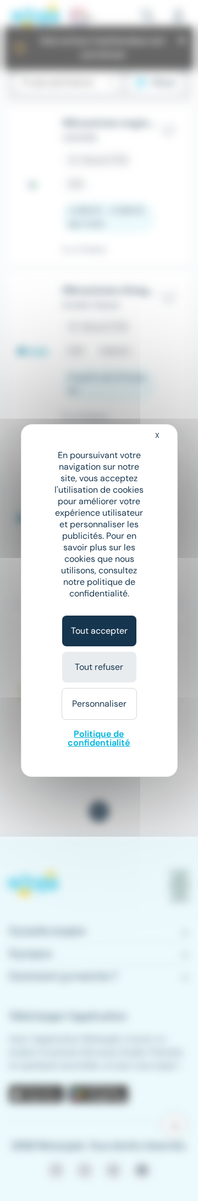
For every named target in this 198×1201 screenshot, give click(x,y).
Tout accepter (99, 630)
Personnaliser (99, 703)
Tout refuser (99, 667)
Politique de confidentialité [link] (99, 738)
